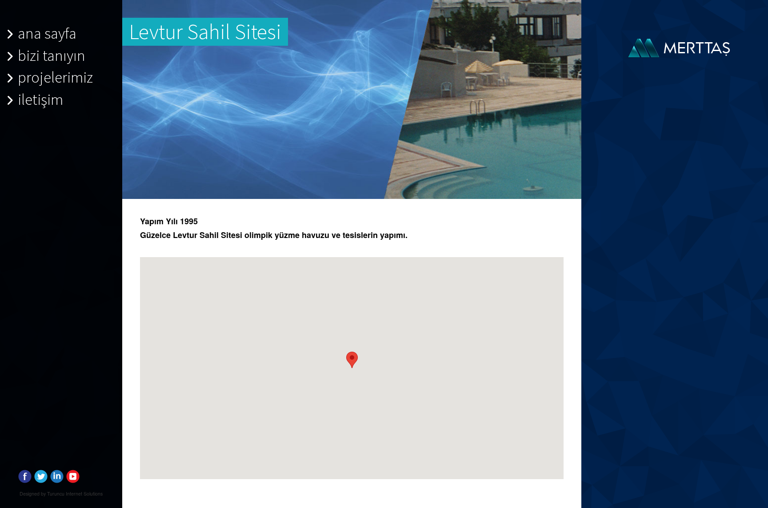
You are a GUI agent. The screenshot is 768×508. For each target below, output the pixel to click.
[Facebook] (25, 474)
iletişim (40, 99)
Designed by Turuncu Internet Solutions (61, 493)
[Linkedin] (57, 474)
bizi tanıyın (51, 55)
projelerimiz (55, 77)
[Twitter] (41, 474)
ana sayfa (47, 33)
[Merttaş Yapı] (681, 46)
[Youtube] (73, 474)
